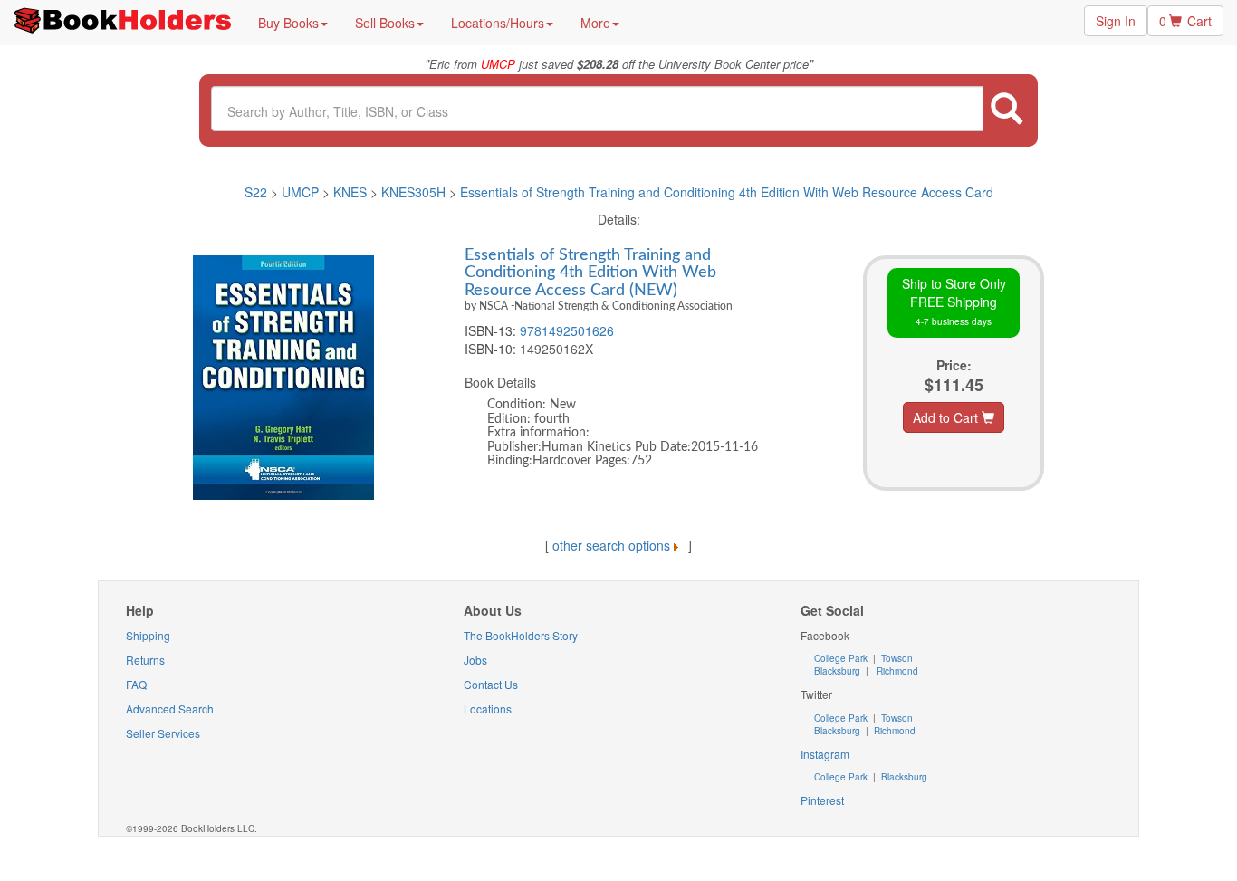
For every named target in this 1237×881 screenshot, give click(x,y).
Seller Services (163, 733)
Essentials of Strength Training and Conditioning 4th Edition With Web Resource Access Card (726, 192)
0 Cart (1185, 21)
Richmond (896, 671)
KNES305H (413, 192)
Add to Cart (947, 417)
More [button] (595, 23)
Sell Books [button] (385, 23)
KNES (350, 192)
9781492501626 (567, 330)
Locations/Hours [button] (497, 23)
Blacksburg (837, 671)
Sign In (1116, 21)
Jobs (475, 659)
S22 (256, 192)
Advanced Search (170, 708)
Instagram (825, 753)
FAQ (136, 684)
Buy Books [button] (288, 23)
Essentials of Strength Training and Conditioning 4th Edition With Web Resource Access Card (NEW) (590, 272)
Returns (145, 659)
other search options (611, 545)
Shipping (148, 635)
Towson (895, 658)
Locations (488, 708)
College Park (842, 658)
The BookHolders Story (521, 635)
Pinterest (822, 800)
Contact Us (491, 684)
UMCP (302, 192)
